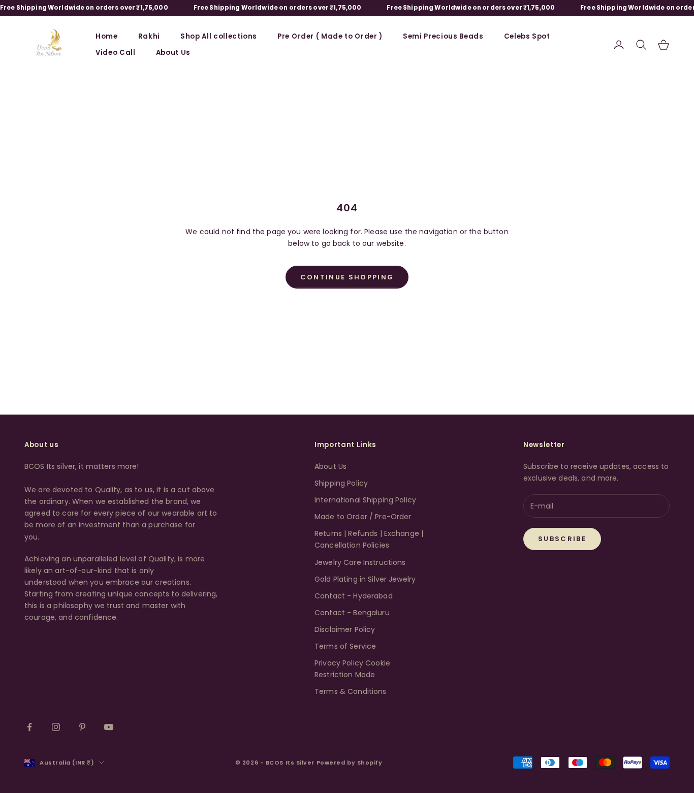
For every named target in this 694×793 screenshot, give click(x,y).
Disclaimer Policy (344, 629)
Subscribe (562, 539)
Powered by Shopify (350, 762)
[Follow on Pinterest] (82, 727)
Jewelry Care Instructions (360, 562)
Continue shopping (347, 277)
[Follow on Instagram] (56, 727)
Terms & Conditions (350, 691)
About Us (173, 52)
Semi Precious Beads (443, 36)
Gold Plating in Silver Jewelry (365, 579)
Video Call (116, 52)
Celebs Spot (527, 36)
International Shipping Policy (365, 500)
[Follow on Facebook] (29, 727)
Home (107, 36)
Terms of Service (345, 646)
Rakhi (149, 36)
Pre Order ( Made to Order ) (330, 36)
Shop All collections (218, 36)
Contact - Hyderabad (353, 596)
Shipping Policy (341, 483)
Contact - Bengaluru (352, 613)
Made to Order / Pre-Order (363, 517)
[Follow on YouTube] (109, 727)
